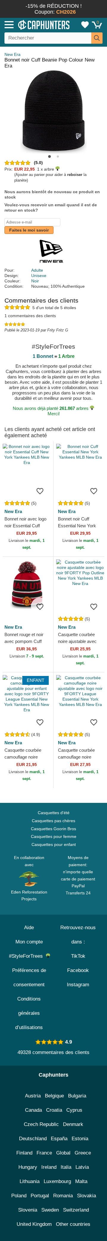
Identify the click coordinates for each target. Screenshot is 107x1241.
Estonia (80, 1138)
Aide (29, 927)
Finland (24, 1153)
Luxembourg (57, 1181)
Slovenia (27, 1210)
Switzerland (76, 1210)
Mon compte (29, 942)
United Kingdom (34, 1224)
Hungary (27, 1167)
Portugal (40, 1195)
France (44, 1153)
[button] (49, 156)
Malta (81, 1181)
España (59, 1138)
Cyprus (74, 1110)
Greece (83, 1153)
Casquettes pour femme (53, 836)
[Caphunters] (31, 24)
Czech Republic (41, 1124)
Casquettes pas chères (53, 820)
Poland (18, 1195)
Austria (33, 1096)
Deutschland (33, 1138)
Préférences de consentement (29, 977)
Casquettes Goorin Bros (53, 828)
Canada (33, 1110)
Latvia (82, 1167)
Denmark (73, 1124)
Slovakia (86, 1195)
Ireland (48, 1167)
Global (63, 1153)
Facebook (78, 970)
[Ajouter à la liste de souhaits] (40, 491)
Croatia (54, 1110)
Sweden (50, 1210)
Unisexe (38, 275)
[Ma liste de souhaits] (85, 24)
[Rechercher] (97, 38)
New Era (12, 54)
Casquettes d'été (54, 812)
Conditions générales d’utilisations (29, 1013)
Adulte (37, 270)
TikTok (78, 956)
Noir (35, 281)
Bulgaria (77, 1096)
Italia (66, 1167)
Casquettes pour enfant (54, 844)
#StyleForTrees (27, 956)
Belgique (54, 1096)
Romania (63, 1195)
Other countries (73, 1224)
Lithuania (30, 1181)
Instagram (78, 984)
